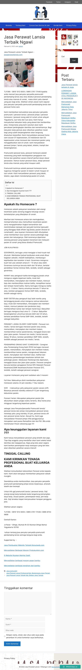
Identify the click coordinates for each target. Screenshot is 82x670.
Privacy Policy (71, 25)
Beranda (9, 25)
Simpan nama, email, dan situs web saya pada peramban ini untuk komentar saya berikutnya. (25, 636)
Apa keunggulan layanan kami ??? (19, 191)
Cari (63, 56)
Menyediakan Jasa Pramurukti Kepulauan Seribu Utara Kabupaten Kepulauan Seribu (68, 118)
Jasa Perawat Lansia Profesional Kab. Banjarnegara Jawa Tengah (28, 573)
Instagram (68, 2)
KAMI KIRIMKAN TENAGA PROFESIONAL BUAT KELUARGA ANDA (24, 197)
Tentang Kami (20, 25)
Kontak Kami (58, 25)
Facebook (49, 2)
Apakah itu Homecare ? (15, 188)
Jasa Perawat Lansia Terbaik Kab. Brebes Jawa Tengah (24, 575)
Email (76, 2)
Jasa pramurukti (11, 571)
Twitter (58, 2)
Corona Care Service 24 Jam (39, 25)
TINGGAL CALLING (13, 193)
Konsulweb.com (57, 667)
